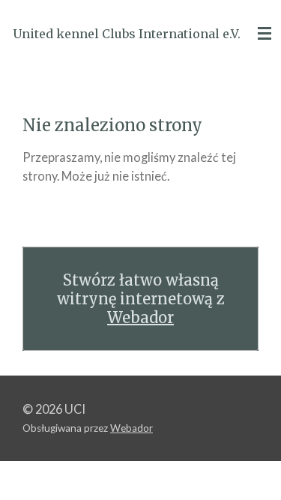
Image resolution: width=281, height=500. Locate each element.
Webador (140, 317)
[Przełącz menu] (264, 34)
